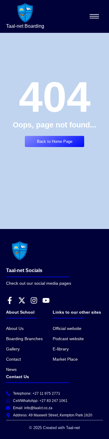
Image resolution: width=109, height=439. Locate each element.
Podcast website (68, 338)
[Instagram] (34, 300)
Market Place (65, 359)
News (11, 369)
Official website (67, 328)
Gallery (13, 348)
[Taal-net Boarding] (25, 13)
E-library (61, 348)
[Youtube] (46, 300)
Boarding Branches (24, 338)
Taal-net (72, 427)
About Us (15, 328)
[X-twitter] (21, 300)
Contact (13, 359)
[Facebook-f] (9, 300)
